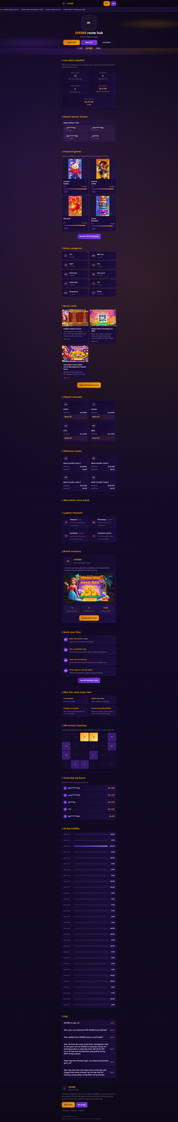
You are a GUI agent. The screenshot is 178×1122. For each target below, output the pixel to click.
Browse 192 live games (89, 236)
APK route (68, 1105)
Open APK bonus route (89, 385)
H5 (113, 3)
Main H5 (89, 42)
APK (106, 3)
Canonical (65, 1110)
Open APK (71, 42)
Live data (106, 42)
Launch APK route (89, 618)
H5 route (81, 1105)
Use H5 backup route (89, 680)
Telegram (73, 1110)
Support (81, 1110)
